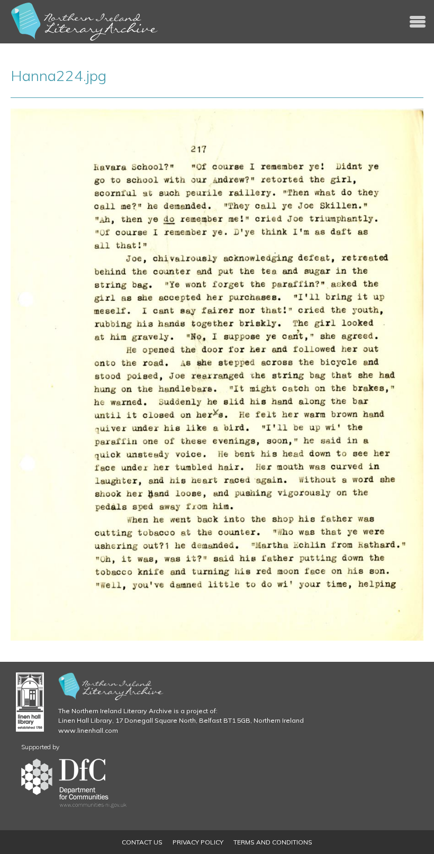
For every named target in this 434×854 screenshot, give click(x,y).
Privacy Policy (198, 842)
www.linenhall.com (88, 730)
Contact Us (142, 842)
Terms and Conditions (272, 842)
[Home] (85, 21)
